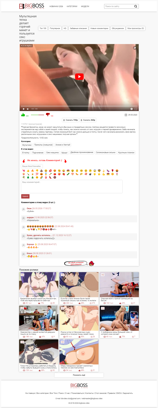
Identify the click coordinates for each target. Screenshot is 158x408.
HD (65, 28)
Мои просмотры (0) (136, 28)
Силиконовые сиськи (105, 152)
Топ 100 (43, 28)
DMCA (118, 393)
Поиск (61, 393)
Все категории (43, 393)
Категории (72, 6)
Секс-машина (52, 152)
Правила (111, 393)
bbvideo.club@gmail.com (70, 398)
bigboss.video (84, 403)
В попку (25, 153)
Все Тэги (53, 393)
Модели (85, 6)
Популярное (55, 28)
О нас (67, 393)
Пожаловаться (77, 393)
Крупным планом (126, 152)
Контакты (89, 393)
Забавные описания (78, 28)
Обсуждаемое (118, 28)
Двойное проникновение (81, 152)
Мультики (26, 145)
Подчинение (37, 153)
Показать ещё (79, 375)
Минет (65, 153)
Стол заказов (100, 393)
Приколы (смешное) (43, 145)
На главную (30, 393)
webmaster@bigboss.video (92, 398)
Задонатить (128, 393)
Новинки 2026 (56, 6)
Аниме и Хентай (63, 145)
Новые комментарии (99, 28)
